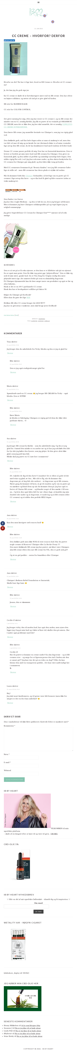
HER (28, 297)
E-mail (7, 762)
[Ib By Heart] (38, 17)
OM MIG (54, 834)
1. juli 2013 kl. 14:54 (12, 623)
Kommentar (9, 726)
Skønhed (42, 319)
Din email (38, 903)
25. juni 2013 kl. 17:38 (13, 345)
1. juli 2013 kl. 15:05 (15, 648)
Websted (7, 770)
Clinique (29, 176)
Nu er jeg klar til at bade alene (28, 1028)
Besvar (10, 353)
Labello (47, 321)
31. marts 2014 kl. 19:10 (13, 689)
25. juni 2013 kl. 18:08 (13, 442)
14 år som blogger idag (30, 1025)
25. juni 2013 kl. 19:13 (16, 364)
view (16, 315)
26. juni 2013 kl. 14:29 (16, 537)
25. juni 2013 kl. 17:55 (13, 389)
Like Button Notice (9, 315)
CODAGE (41, 321)
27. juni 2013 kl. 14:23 (16, 598)
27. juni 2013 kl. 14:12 (12, 576)
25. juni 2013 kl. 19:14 (16, 411)
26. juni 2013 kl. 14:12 (13, 518)
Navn (6, 754)
